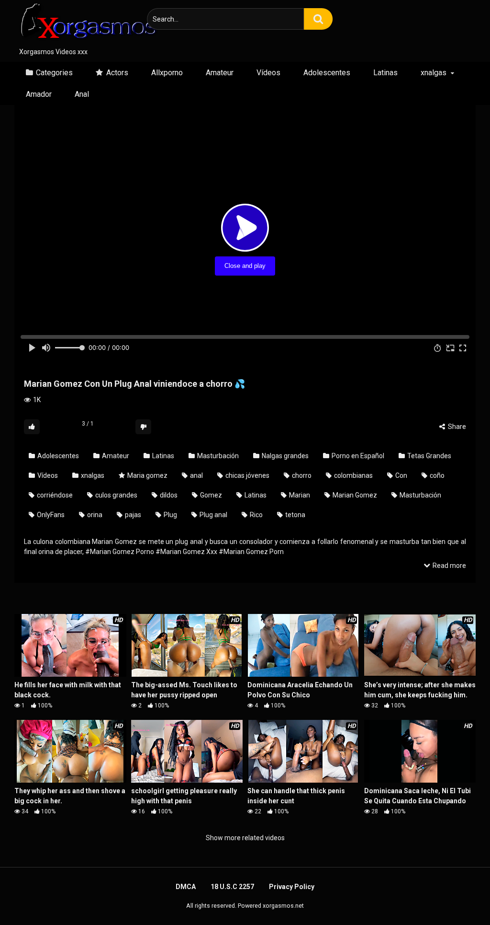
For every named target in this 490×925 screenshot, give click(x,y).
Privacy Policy (291, 886)
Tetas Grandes (428, 456)
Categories (54, 72)
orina (94, 515)
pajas (132, 515)
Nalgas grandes (284, 456)
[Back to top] (458, 896)
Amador (39, 94)
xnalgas (433, 72)
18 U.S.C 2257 (232, 886)
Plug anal (212, 515)
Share (456, 426)
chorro (301, 475)
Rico (255, 515)
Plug (169, 515)
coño (436, 475)
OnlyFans (50, 515)
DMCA (186, 886)
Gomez (210, 495)
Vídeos (268, 72)
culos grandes (115, 495)
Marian (299, 495)
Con (400, 475)
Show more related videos (245, 838)
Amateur (220, 72)
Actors (117, 72)
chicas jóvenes (246, 475)
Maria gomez (146, 475)
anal (196, 475)
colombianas (353, 475)
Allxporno (167, 72)
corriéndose (54, 495)
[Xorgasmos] (86, 23)
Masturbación (217, 456)
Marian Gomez (354, 495)
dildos (168, 495)
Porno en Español (357, 456)
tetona (294, 515)
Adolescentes (326, 72)
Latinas (385, 72)
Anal (82, 94)
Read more (448, 565)
